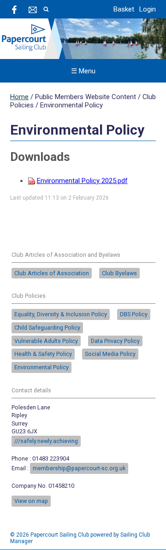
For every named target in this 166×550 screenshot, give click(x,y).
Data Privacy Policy (115, 340)
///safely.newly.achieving (46, 441)
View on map (31, 500)
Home (19, 97)
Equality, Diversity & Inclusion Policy (60, 314)
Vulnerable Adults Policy (46, 340)
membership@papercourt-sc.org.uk (79, 468)
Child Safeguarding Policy (47, 327)
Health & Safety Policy (43, 353)
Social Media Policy (110, 353)
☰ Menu (83, 71)
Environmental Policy (41, 367)
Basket (123, 9)
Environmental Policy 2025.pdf (82, 181)
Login (147, 9)
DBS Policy (134, 314)
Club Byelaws (119, 273)
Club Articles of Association (51, 273)
